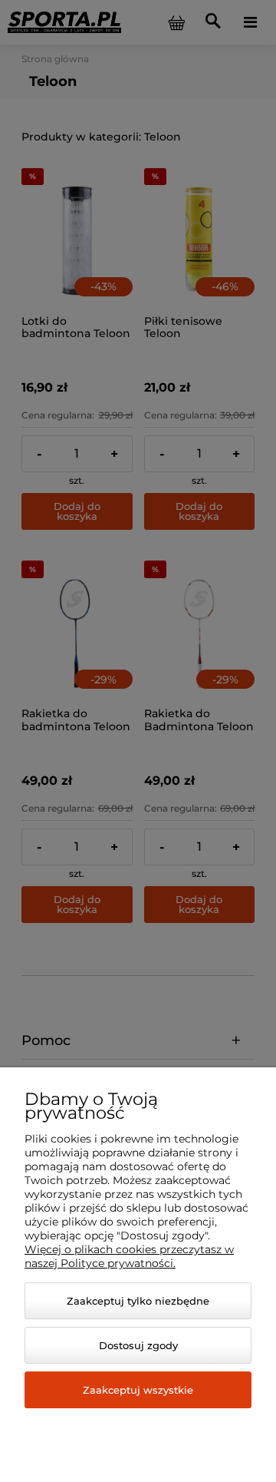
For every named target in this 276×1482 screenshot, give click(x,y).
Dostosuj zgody (138, 1345)
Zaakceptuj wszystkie (138, 1390)
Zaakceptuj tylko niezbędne (138, 1301)
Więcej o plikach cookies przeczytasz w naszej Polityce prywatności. (129, 1256)
